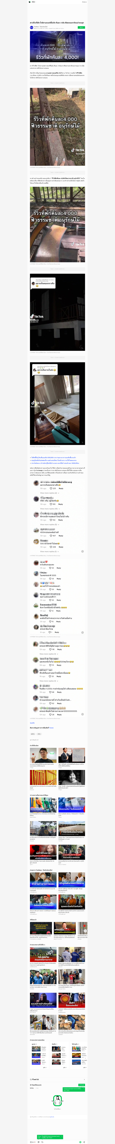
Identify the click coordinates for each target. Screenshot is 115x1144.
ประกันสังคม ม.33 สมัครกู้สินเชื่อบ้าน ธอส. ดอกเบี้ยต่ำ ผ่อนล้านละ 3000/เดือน (55, 463)
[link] (38, 1142)
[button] (32, 1142)
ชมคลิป (32, 723)
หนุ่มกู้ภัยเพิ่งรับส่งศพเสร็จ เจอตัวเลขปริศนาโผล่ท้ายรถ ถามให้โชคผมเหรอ (53, 460)
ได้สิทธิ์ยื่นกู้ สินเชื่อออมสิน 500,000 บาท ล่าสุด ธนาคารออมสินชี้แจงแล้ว (53, 457)
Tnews (51, 728)
